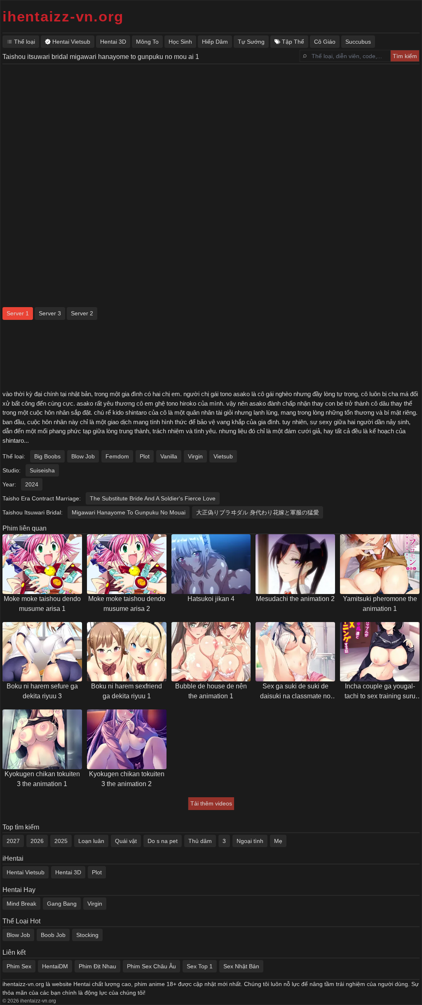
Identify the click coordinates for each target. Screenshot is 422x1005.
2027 (13, 841)
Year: (9, 484)
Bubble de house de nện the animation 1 (211, 691)
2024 (31, 484)
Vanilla (168, 456)
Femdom (117, 456)
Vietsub (223, 456)
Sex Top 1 (200, 966)
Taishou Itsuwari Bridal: (32, 512)
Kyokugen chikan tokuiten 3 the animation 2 (126, 778)
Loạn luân (91, 841)
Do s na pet (163, 841)
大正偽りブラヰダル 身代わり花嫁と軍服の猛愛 (257, 512)
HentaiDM (55, 966)
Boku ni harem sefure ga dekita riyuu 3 (42, 691)
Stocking (87, 935)
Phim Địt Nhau (97, 966)
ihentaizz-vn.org (63, 16)
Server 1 (18, 313)
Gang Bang (62, 903)
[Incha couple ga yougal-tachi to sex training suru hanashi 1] (380, 652)
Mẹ (278, 841)
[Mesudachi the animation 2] (295, 564)
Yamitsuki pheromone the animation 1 (380, 603)
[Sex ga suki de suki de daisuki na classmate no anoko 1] (295, 652)
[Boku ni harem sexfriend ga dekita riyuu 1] (126, 652)
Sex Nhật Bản (241, 966)
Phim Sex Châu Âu (151, 966)
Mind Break (21, 903)
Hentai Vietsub (26, 872)
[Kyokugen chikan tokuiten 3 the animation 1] (42, 739)
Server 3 (50, 313)
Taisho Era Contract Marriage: (41, 498)
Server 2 (82, 313)
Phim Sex (19, 966)
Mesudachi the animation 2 (295, 598)
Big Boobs (47, 456)
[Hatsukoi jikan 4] (211, 564)
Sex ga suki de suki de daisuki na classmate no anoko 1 (295, 692)
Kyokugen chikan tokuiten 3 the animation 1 (42, 778)
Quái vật (126, 841)
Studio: (11, 470)
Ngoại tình (250, 841)
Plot (145, 456)
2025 (61, 841)
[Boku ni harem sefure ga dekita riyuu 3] (42, 652)
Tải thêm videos (211, 803)
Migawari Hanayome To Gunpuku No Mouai (128, 512)
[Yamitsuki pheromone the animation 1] (380, 564)
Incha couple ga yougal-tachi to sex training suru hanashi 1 (380, 692)
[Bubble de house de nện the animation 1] (211, 652)
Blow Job (83, 456)
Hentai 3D (68, 872)
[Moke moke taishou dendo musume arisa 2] (126, 564)
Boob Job (53, 935)
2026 (37, 841)
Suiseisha (42, 470)
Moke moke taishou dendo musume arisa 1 (42, 603)
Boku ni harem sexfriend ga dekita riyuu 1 (126, 691)
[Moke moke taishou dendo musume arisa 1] (42, 564)
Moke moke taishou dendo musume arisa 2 (126, 603)
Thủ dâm (200, 841)
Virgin (195, 456)
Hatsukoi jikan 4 (211, 598)
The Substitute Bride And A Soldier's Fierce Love (153, 498)
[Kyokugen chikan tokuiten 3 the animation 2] (126, 739)
